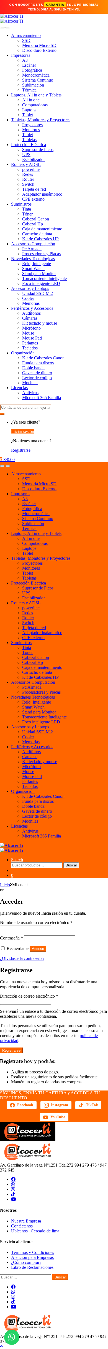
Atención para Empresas (32, 1257)
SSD (26, 40)
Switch (28, 184)
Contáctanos (22, 1226)
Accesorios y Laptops (30, 288)
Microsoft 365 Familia (41, 397)
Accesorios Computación (33, 243)
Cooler (28, 298)
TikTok (92, 1105)
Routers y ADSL (26, 164)
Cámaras (29, 318)
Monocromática (36, 75)
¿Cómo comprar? (26, 1262)
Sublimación (33, 85)
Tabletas (29, 139)
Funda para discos (38, 362)
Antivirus (30, 392)
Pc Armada (32, 248)
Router (28, 179)
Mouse (28, 333)
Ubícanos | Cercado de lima (35, 1231)
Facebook (25, 1105)
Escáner (29, 65)
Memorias (31, 303)
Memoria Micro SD (39, 45)
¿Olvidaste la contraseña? (22, 958)
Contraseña (11, 938)
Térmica (29, 90)
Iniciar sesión (22, 431)
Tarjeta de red (34, 189)
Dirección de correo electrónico (29, 996)
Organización (23, 353)
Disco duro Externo (39, 50)
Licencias (19, 387)
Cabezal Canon (35, 219)
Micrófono (31, 328)
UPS (26, 154)
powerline (31, 169)
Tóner (27, 214)
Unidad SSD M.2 (37, 293)
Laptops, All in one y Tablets (36, 95)
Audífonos (31, 313)
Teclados (30, 348)
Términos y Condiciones (32, 1252)
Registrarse (20, 450)
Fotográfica (32, 70)
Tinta (26, 209)
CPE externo (33, 199)
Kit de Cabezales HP (40, 238)
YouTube (57, 1117)
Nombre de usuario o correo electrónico (36, 922)
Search (17, 859)
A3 (25, 60)
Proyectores (32, 124)
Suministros (21, 204)
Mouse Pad (32, 338)
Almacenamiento (26, 35)
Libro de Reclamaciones (32, 1267)
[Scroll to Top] (1, 1346)
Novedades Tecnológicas (33, 258)
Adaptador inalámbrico (42, 194)
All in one (31, 100)
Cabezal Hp (32, 224)
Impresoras (20, 55)
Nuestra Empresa (26, 1221)
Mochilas (30, 382)
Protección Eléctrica (28, 144)
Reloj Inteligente (36, 263)
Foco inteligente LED (41, 283)
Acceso (38, 949)
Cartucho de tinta (37, 233)
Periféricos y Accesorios (32, 308)
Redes (27, 174)
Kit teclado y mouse (39, 323)
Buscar (71, 865)
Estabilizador (33, 159)
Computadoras (35, 105)
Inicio (5, 884)
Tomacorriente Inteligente (44, 278)
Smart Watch (33, 268)
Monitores (31, 129)
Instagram (59, 1105)
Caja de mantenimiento (42, 229)
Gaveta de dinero (37, 372)
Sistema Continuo (37, 80)
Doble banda (33, 367)
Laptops (29, 109)
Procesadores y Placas (41, 253)
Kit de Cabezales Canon (43, 358)
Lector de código (37, 377)
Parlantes (30, 343)
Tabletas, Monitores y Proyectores (40, 119)
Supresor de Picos (37, 149)
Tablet (27, 114)
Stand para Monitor (39, 273)
